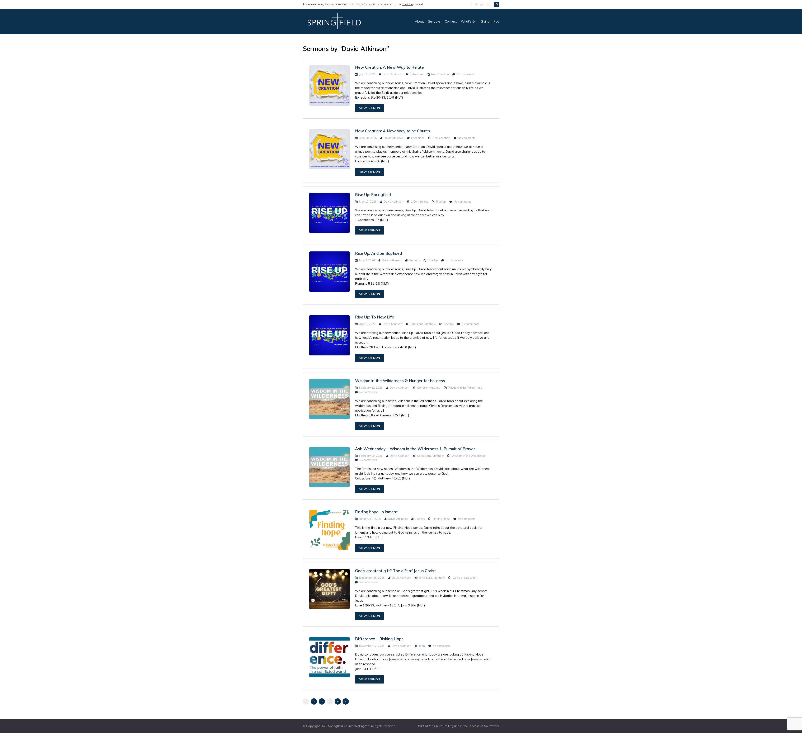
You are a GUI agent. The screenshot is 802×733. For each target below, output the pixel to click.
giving (485, 21)
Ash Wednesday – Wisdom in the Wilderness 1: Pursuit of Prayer (415, 448)
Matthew (430, 324)
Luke (429, 577)
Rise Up (441, 201)
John (422, 577)
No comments (465, 74)
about (419, 21)
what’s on (468, 21)
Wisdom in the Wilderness (465, 387)
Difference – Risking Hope (379, 638)
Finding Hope (441, 518)
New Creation (440, 74)
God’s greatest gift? (465, 577)
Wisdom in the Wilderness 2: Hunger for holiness (400, 380)
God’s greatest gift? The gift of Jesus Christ (395, 570)
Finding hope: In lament (376, 511)
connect (451, 21)
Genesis (422, 387)
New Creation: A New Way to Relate (389, 67)
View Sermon (369, 108)
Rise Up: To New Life (374, 317)
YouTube (407, 4)
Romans (414, 260)
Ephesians (416, 74)
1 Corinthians (419, 201)
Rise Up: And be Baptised (378, 253)
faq (496, 21)
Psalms (420, 518)
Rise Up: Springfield (373, 194)
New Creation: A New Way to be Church (392, 130)
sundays (434, 21)
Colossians (424, 455)
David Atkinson (392, 74)
